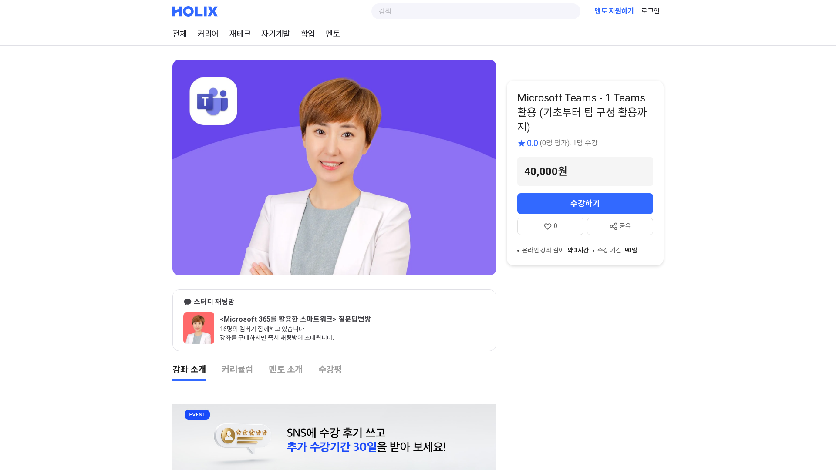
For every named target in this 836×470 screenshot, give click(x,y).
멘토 (333, 33)
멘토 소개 (285, 369)
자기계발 (275, 33)
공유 (625, 225)
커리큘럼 (237, 369)
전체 (179, 33)
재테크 (240, 33)
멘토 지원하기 (614, 11)
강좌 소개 (189, 369)
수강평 (330, 369)
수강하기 (585, 203)
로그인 (650, 11)
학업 (308, 33)
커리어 (208, 33)
